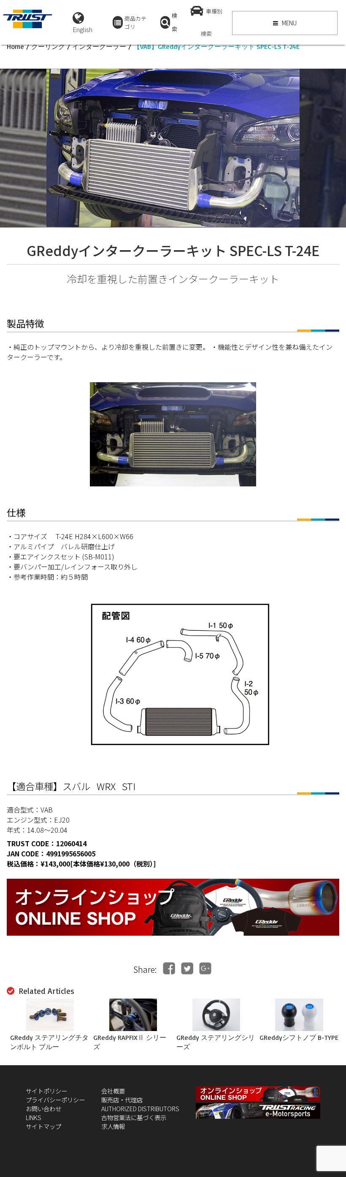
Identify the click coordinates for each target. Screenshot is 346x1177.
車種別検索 (211, 22)
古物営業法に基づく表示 (133, 1117)
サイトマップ (43, 1126)
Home (15, 46)
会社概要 (113, 1090)
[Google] (205, 968)
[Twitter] (187, 968)
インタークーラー (99, 46)
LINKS (33, 1117)
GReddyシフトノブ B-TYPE (299, 1037)
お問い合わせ (43, 1108)
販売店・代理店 (122, 1099)
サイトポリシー (46, 1090)
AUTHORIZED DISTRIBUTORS (140, 1108)
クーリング (48, 46)
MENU (289, 23)
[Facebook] (169, 968)
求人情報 (113, 1126)
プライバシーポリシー (55, 1099)
